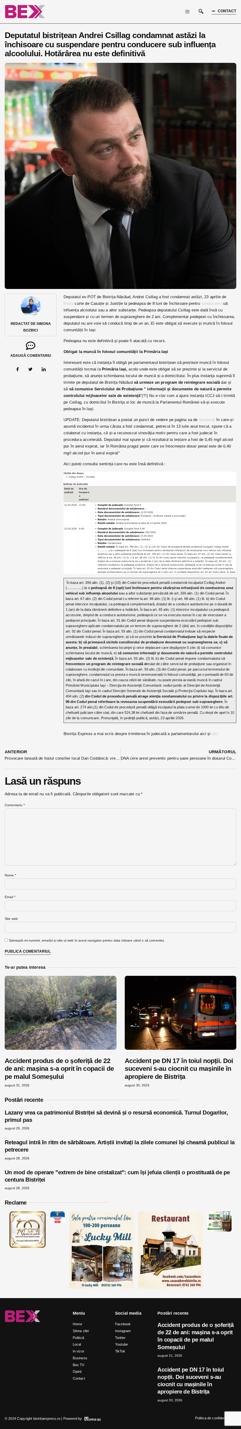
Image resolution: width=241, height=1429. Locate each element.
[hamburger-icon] (187, 12)
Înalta (69, 303)
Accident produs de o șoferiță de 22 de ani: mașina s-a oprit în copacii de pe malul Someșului (59, 1068)
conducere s (211, 303)
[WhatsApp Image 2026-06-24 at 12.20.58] (220, 1230)
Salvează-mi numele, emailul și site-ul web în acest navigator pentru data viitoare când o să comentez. (87, 940)
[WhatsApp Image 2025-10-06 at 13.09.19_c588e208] (170, 1287)
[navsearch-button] (201, 12)
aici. (215, 734)
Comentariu (15, 805)
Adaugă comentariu (30, 355)
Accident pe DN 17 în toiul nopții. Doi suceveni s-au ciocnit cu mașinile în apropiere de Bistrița (179, 1068)
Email (10, 897)
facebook (206, 420)
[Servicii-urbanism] (57, 1222)
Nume (10, 875)
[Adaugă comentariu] (30, 345)
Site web (11, 919)
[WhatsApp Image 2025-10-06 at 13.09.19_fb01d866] (101, 1287)
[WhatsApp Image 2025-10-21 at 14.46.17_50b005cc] (27, 1246)
